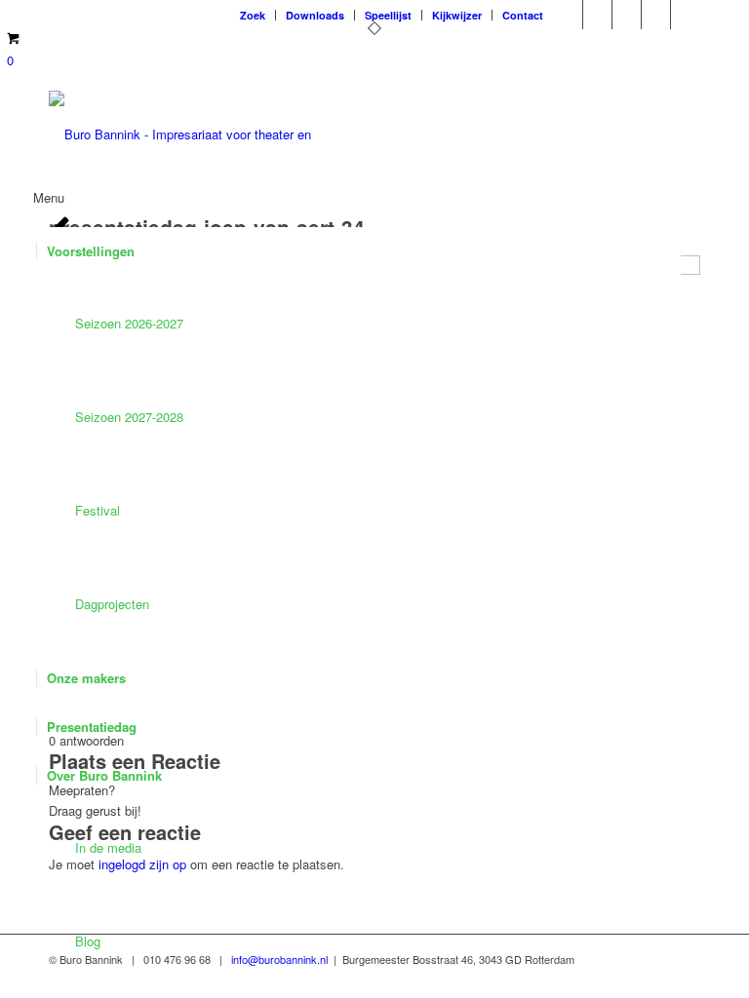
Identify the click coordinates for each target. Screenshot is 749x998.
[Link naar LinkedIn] (656, 14)
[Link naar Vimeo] (568, 14)
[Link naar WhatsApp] (685, 14)
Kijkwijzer (457, 15)
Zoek (252, 15)
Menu (48, 197)
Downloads (315, 15)
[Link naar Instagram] (597, 14)
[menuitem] (253, 15)
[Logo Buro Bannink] (180, 134)
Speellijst (388, 15)
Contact (522, 15)
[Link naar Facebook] (626, 14)
